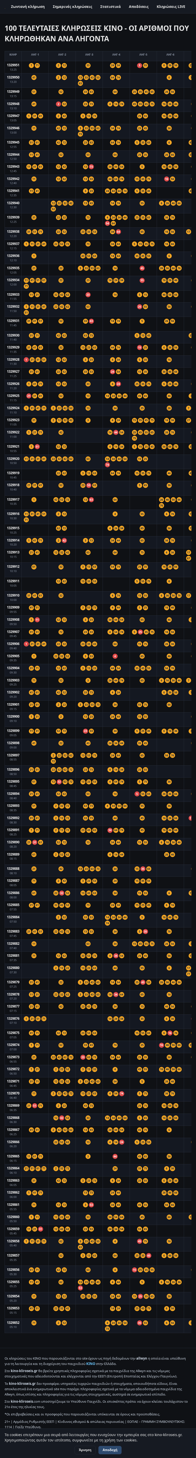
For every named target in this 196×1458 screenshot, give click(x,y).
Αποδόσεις (139, 6)
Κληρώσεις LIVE (171, 6)
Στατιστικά (110, 6)
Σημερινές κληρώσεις (72, 6)
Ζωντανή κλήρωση (28, 6)
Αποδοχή (110, 1450)
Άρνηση (85, 1450)
